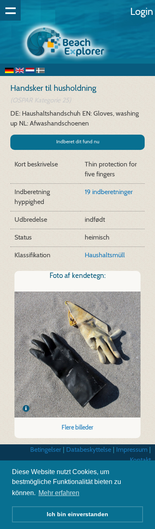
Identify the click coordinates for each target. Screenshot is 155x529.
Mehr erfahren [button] (58, 492)
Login (141, 11)
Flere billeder (77, 427)
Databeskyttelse (88, 449)
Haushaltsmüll (105, 255)
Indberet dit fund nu (77, 141)
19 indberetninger (109, 192)
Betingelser (45, 449)
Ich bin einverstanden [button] (77, 514)
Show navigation (10, 10)
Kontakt (140, 460)
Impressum (132, 449)
